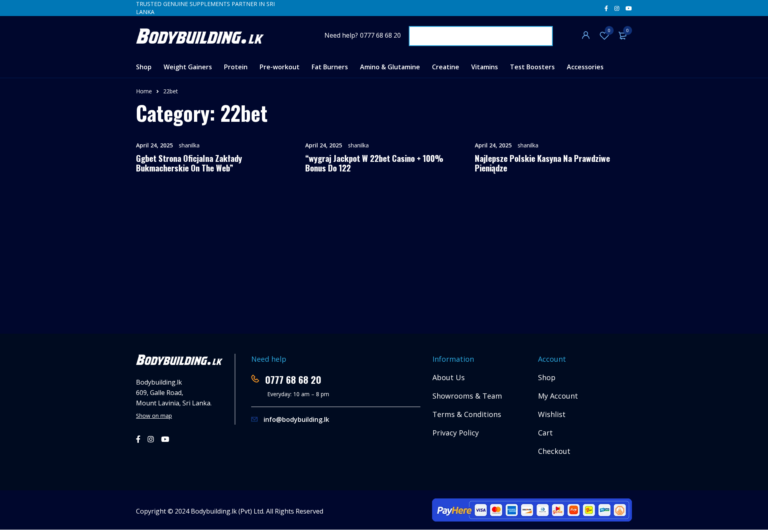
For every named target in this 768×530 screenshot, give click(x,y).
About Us (448, 377)
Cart (545, 432)
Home (144, 91)
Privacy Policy (455, 432)
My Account (558, 396)
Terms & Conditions (466, 414)
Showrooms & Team (467, 396)
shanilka (189, 145)
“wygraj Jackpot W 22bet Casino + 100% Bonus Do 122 (374, 163)
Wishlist (609, 30)
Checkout (554, 451)
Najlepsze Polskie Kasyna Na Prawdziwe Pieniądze (542, 163)
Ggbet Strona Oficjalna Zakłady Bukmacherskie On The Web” (189, 163)
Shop (547, 377)
